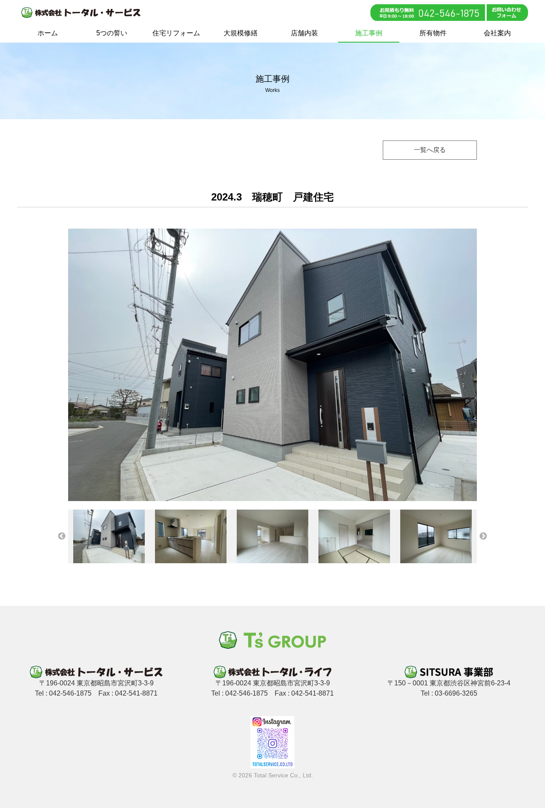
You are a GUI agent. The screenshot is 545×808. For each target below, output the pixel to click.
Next (483, 536)
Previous (61, 536)
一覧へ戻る (430, 149)
